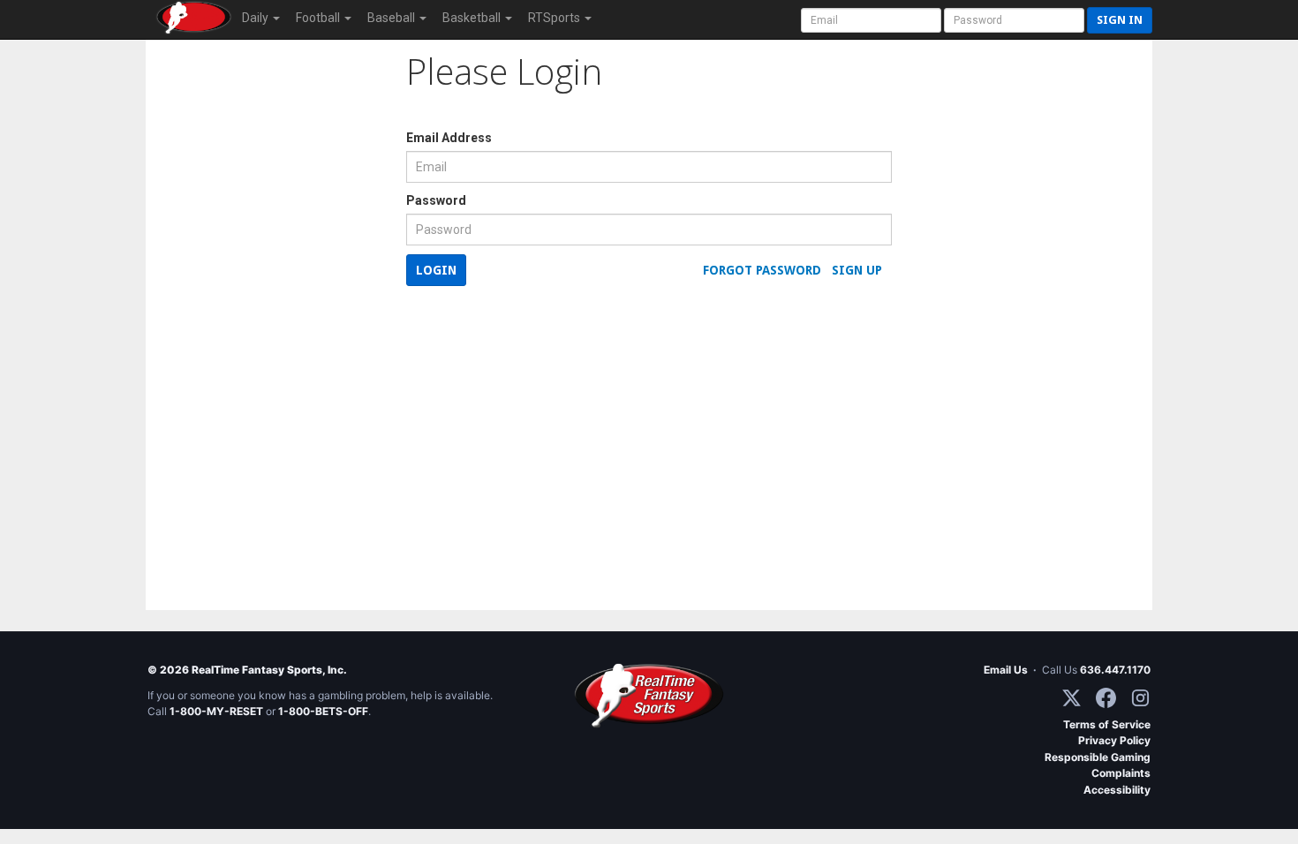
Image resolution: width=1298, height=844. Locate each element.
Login (436, 270)
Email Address (449, 138)
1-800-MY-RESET (216, 711)
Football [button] (319, 18)
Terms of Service (1107, 724)
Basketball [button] (472, 18)
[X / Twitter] (1071, 698)
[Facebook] (1106, 698)
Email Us (1006, 669)
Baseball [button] (392, 18)
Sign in (1120, 19)
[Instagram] (1140, 698)
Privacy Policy (1114, 740)
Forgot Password (762, 270)
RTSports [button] (555, 18)
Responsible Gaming (1098, 757)
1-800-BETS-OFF (323, 711)
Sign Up (857, 270)
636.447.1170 (1115, 669)
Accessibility (1117, 789)
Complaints (1121, 773)
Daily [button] (256, 18)
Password (436, 200)
